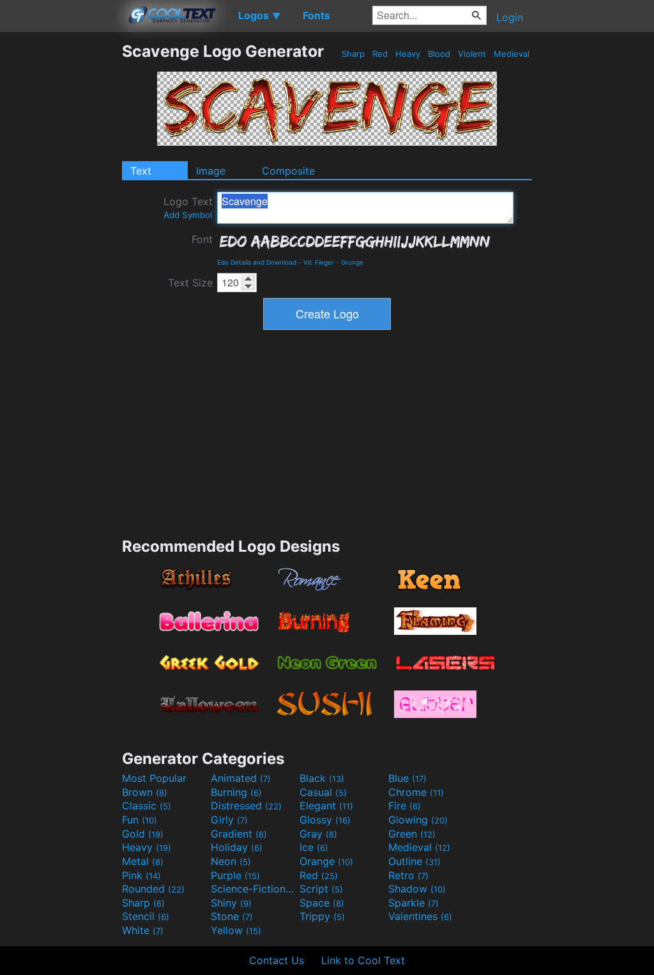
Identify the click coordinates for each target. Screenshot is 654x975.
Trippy (322, 916)
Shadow (417, 888)
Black (322, 778)
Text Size (190, 282)
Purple (235, 875)
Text (140, 170)
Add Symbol (188, 215)
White (143, 930)
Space (322, 902)
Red (380, 54)
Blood (439, 54)
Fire (404, 805)
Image (210, 170)
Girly (229, 819)
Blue (407, 778)
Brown (144, 792)
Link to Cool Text (363, 960)
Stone (232, 916)
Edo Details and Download (256, 262)
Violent (472, 54)
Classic (146, 805)
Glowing (418, 819)
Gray (318, 833)
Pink (141, 875)
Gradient (239, 833)
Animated (241, 778)
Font (202, 239)
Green (412, 833)
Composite (288, 170)
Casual (323, 792)
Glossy (325, 819)
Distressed (246, 805)
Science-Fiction (253, 888)
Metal (143, 861)
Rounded (153, 888)
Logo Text (188, 207)
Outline (414, 861)
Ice (314, 847)
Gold (143, 833)
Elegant (326, 805)
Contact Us (276, 960)
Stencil (145, 916)
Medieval (511, 54)
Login (509, 17)
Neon (231, 861)
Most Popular (154, 778)
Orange (326, 861)
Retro (408, 875)
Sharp (353, 54)
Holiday (236, 847)
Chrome (416, 792)
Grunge (352, 262)
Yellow (236, 930)
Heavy (408, 54)
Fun (139, 819)
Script (321, 888)
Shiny (231, 902)
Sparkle (413, 902)
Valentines (420, 916)
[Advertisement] (61, 233)
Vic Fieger (318, 262)
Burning (236, 792)
